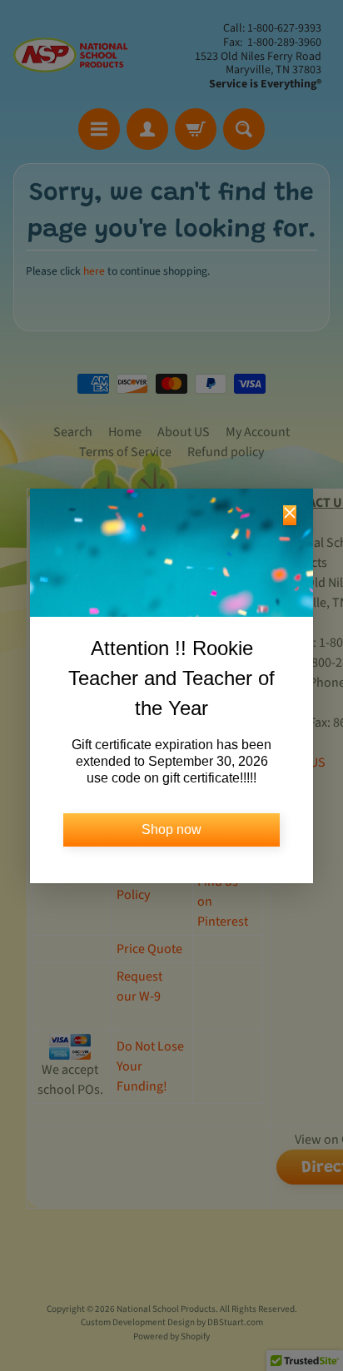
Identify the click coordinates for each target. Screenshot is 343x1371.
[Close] (289, 515)
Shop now (171, 829)
